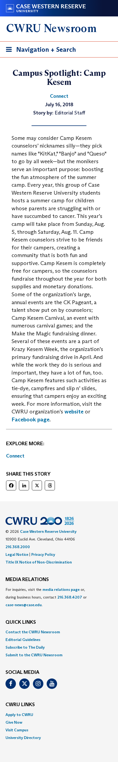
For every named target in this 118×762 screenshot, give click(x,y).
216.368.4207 (69, 597)
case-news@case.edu (23, 604)
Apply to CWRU (19, 714)
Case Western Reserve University (48, 531)
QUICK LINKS (20, 622)
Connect (15, 456)
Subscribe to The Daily (25, 647)
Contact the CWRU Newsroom (32, 631)
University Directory (23, 737)
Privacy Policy (43, 554)
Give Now (13, 722)
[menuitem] (59, 632)
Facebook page (30, 419)
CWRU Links (20, 705)
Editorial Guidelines (22, 639)
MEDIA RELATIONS (27, 579)
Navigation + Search (39, 51)
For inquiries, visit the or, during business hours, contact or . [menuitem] (46, 597)
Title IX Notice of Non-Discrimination (38, 562)
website (73, 411)
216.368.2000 (17, 546)
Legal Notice (16, 554)
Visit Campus (16, 730)
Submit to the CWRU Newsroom (34, 654)
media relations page (61, 589)
